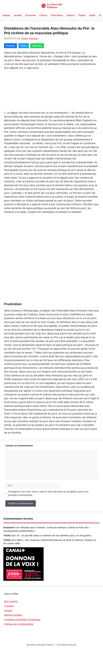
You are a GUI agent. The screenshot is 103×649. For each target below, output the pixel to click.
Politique (5, 15)
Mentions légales (13, 615)
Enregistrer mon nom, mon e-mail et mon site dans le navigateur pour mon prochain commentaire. (48, 493)
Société (17, 15)
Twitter (24, 46)
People (81, 15)
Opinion (71, 15)
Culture (43, 15)
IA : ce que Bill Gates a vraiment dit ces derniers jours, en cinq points (54, 535)
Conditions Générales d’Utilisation (22, 619)
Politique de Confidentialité (18, 624)
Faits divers (57, 15)
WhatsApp (37, 46)
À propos (9, 606)
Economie (30, 15)
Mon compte (10, 601)
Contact (8, 610)
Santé (92, 15)
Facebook (10, 46)
